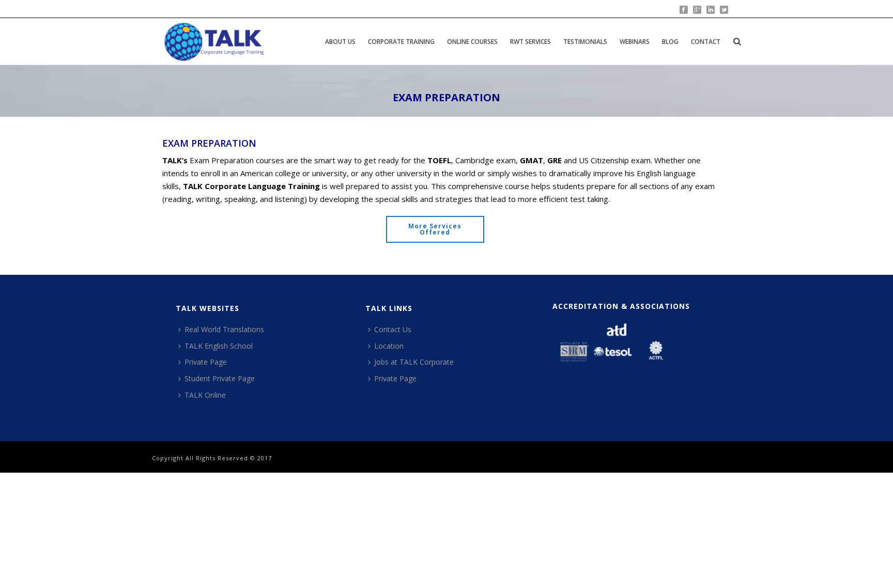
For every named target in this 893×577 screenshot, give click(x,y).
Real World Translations (224, 329)
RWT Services (530, 41)
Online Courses (472, 41)
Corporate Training (401, 41)
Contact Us (392, 329)
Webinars (635, 41)
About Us (340, 41)
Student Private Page (219, 378)
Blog (670, 41)
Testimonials (585, 41)
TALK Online (205, 395)
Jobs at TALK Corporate (414, 362)
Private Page (205, 362)
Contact (705, 41)
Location (389, 346)
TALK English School (218, 346)
